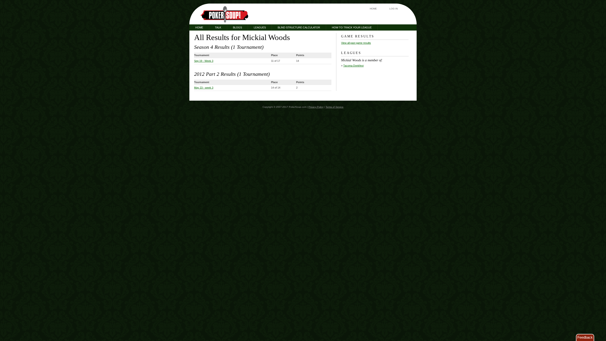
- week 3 (203, 87)
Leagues (260, 27)
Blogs (237, 27)
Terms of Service (334, 107)
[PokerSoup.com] (224, 14)
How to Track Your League (352, 27)
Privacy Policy (315, 107)
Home (373, 8)
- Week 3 (203, 60)
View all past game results (356, 42)
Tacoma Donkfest (353, 65)
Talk (218, 27)
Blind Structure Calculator (299, 27)
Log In (393, 8)
